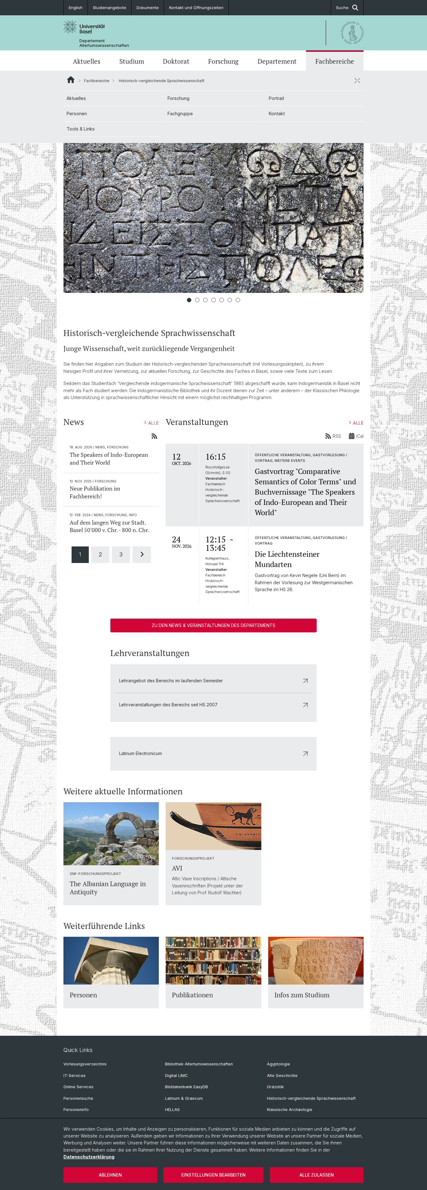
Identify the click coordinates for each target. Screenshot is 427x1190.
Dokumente (148, 7)
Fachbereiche (334, 61)
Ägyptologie (278, 1064)
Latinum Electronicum (140, 753)
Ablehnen (110, 1175)
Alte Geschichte (282, 1075)
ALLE (153, 423)
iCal (360, 436)
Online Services (78, 1086)
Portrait (276, 98)
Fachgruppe (180, 113)
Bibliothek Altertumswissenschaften (199, 1064)
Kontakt (277, 113)
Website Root (70, 79)
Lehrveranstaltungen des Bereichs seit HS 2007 (168, 704)
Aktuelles (86, 61)
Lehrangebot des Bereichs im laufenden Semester (171, 680)
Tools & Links (81, 128)
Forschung (223, 61)
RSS (337, 436)
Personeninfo (76, 1109)
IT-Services (74, 1075)
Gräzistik (275, 1086)
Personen (77, 113)
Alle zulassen (316, 1175)
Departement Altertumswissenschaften (104, 43)
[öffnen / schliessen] (357, 80)
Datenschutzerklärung (88, 1156)
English (76, 7)
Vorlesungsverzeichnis (85, 1064)
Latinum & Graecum (184, 1098)
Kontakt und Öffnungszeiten (196, 7)
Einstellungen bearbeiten (213, 1175)
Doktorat (176, 61)
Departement (277, 61)
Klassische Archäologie (289, 1109)
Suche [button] (342, 7)
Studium (131, 61)
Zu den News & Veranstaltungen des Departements (213, 625)
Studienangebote (109, 7)
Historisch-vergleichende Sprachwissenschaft (311, 1098)
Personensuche (78, 1098)
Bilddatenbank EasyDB (186, 1086)
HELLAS (172, 1109)
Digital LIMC (176, 1075)
